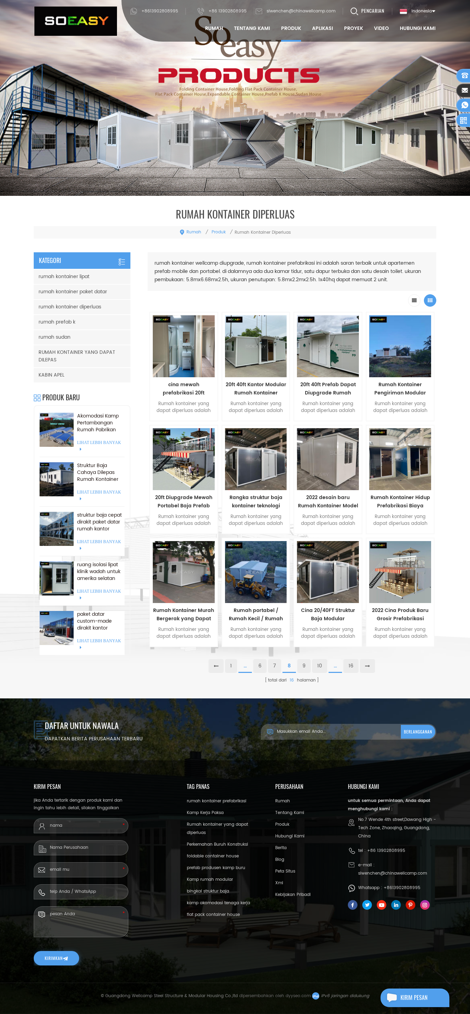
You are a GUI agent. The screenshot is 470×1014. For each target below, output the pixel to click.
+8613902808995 (159, 11)
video (381, 28)
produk (291, 28)
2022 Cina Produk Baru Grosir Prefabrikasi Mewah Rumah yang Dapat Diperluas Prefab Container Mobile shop (400, 614)
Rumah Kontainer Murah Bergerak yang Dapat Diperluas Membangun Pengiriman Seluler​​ (183, 614)
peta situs (285, 871)
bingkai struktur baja (208, 891)
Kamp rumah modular (210, 879)
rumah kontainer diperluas (70, 307)
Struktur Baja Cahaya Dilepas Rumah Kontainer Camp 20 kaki (97, 472)
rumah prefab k (57, 322)
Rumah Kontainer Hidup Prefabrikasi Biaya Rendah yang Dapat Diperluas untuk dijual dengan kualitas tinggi (400, 502)
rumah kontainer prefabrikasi (216, 801)
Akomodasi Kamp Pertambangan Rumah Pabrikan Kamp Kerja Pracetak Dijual (98, 423)
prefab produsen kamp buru (216, 868)
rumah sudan (55, 337)
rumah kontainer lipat (64, 277)
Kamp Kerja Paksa (205, 813)
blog (279, 859)
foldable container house (213, 856)
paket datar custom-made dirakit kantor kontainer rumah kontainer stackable (100, 621)
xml (279, 883)
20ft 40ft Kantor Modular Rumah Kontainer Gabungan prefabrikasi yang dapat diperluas (256, 389)
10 (319, 666)
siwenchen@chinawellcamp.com (301, 11)
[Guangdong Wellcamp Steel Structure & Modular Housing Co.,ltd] (75, 21)
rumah (214, 28)
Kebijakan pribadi (293, 894)
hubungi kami (418, 28)
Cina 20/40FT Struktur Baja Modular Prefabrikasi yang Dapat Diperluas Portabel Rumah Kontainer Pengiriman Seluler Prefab (328, 614)
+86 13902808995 (228, 11)
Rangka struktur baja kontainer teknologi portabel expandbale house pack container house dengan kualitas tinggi (256, 502)
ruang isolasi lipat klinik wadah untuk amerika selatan (98, 571)
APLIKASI (322, 28)
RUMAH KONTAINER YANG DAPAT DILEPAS (77, 356)
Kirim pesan (413, 997)
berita (281, 848)
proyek (353, 28)
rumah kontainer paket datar (73, 292)
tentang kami (252, 28)
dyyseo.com (298, 996)
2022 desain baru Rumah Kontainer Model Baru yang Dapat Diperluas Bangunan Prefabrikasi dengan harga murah (328, 502)
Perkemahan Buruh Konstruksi (217, 844)
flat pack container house (213, 914)
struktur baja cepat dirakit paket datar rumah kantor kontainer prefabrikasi (99, 522)
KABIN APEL (51, 375)
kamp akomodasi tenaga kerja (218, 903)
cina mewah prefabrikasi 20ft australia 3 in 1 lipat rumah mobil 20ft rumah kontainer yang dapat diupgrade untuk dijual (183, 389)
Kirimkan (54, 958)
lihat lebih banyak (183, 651)
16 (351, 666)
